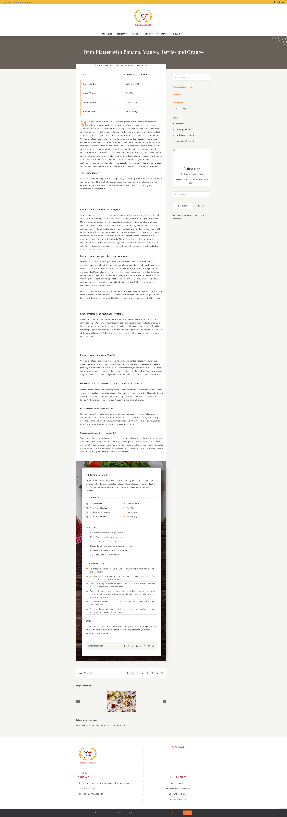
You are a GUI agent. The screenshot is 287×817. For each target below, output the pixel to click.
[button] (78, 701)
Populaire (182, 206)
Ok (188, 813)
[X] (128, 646)
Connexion (179, 123)
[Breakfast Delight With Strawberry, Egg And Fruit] (121, 701)
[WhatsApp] (140, 646)
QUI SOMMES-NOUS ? (178, 794)
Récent (201, 206)
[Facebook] (124, 646)
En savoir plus (177, 813)
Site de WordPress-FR (184, 141)
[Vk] (149, 646)
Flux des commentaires (184, 135)
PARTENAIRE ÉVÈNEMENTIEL (178, 788)
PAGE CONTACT (178, 783)
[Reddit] (133, 646)
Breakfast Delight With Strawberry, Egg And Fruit (121, 696)
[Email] (153, 646)
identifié (94, 725)
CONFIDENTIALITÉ (178, 799)
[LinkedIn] (137, 646)
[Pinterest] (144, 646)
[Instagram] (83, 773)
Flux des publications (183, 129)
